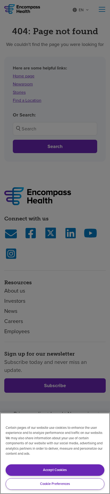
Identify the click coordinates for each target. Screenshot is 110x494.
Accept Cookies (55, 469)
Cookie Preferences (55, 483)
